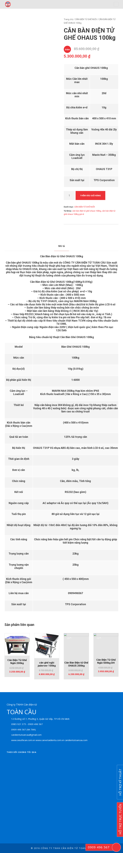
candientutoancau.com (76, 740)
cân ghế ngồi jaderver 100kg (47, 664)
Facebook (10, 759)
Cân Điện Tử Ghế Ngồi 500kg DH (106, 661)
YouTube (35, 759)
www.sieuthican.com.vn (23, 740)
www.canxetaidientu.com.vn (50, 740)
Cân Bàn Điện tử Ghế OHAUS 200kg (76, 664)
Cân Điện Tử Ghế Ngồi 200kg (17, 662)
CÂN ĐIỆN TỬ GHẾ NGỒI (86, 19)
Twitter (18, 759)
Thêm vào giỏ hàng (90, 195)
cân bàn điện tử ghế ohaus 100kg (86, 211)
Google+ (26, 759)
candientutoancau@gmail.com (26, 734)
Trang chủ (68, 19)
